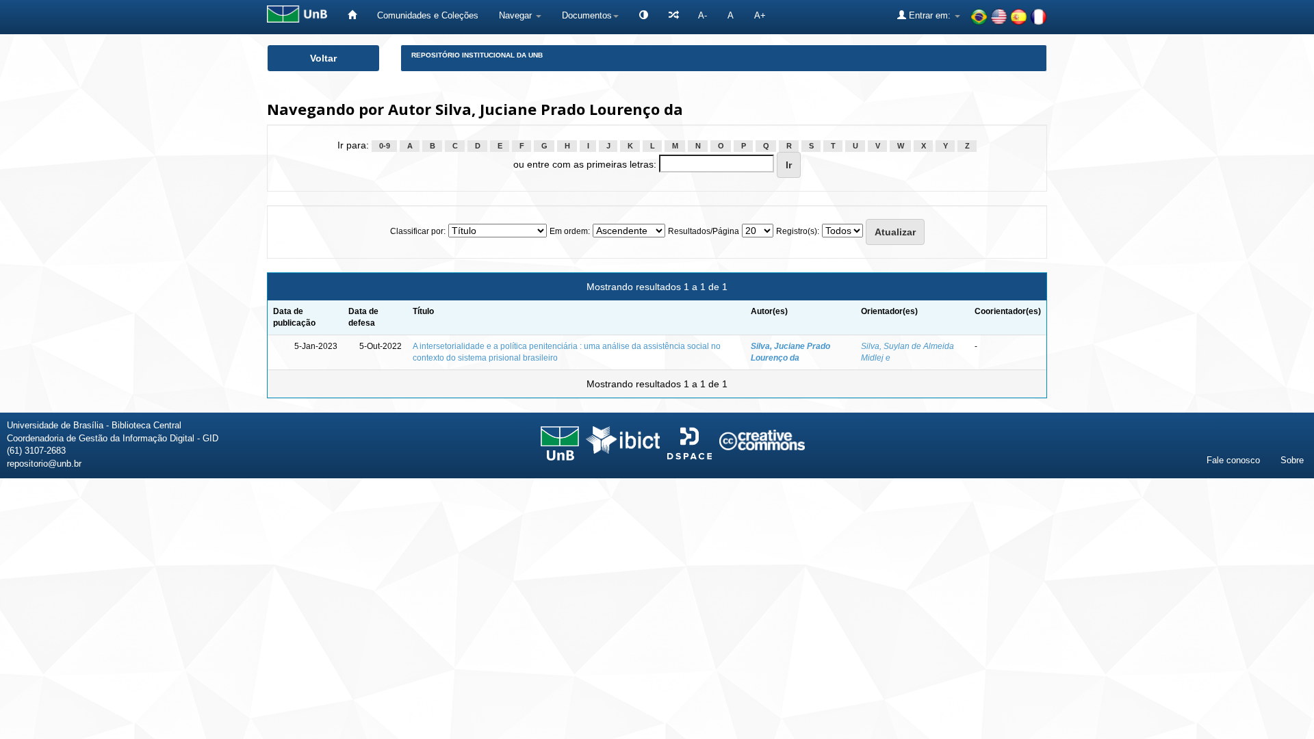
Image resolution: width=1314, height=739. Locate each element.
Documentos (587, 15)
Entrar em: (929, 15)
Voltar (323, 58)
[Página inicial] (352, 15)
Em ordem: (570, 231)
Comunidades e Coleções (427, 15)
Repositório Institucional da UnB (477, 55)
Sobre (1292, 460)
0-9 (384, 146)
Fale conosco (1233, 460)
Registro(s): (797, 231)
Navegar (516, 15)
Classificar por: (418, 231)
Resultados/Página (703, 231)
